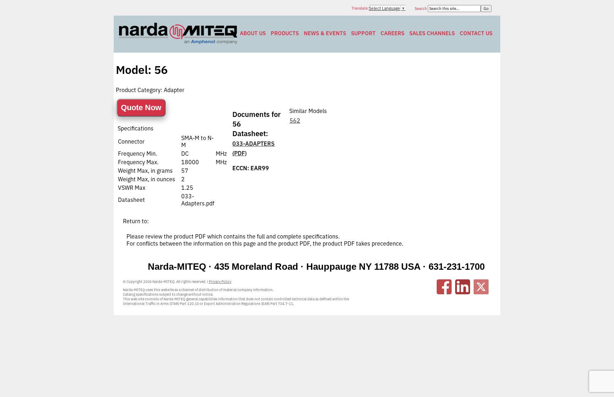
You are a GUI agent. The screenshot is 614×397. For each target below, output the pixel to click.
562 (295, 120)
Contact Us (476, 33)
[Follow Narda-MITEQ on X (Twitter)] (481, 286)
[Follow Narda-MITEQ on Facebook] (444, 286)
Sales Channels (432, 33)
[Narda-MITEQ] (178, 41)
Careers (392, 33)
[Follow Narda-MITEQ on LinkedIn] (462, 286)
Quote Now (141, 107)
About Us (253, 33)
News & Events (325, 33)
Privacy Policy (220, 281)
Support (363, 33)
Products (285, 33)
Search (421, 8)
